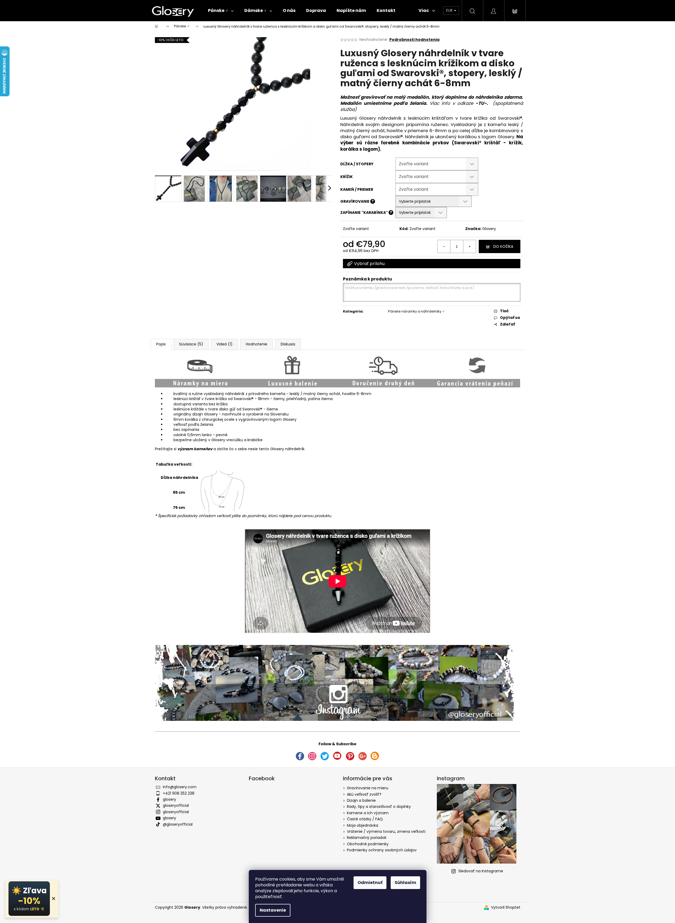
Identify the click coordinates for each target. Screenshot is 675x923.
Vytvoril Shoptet (505, 907)
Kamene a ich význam (368, 813)
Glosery (489, 228)
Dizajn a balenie (361, 800)
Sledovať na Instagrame (480, 871)
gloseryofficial (176, 805)
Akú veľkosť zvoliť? (364, 794)
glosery (169, 799)
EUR (450, 10)
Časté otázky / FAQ (365, 819)
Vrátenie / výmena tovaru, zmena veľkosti (386, 831)
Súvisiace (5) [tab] (191, 344)
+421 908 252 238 (178, 793)
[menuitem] (221, 10)
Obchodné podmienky (368, 844)
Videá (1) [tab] (224, 344)
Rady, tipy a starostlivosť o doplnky (379, 806)
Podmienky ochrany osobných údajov (382, 850)
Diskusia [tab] (288, 344)
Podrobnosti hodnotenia (414, 39)
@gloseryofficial (178, 824)
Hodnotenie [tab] (256, 344)
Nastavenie (273, 910)
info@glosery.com (180, 787)
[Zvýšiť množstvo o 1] (469, 246)
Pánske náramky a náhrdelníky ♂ (416, 311)
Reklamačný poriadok (366, 837)
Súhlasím (405, 882)
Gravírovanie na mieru (367, 788)
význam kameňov (194, 449)
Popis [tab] (161, 344)
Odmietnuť (370, 882)
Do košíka (503, 246)
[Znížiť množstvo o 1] (444, 246)
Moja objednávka (362, 825)
